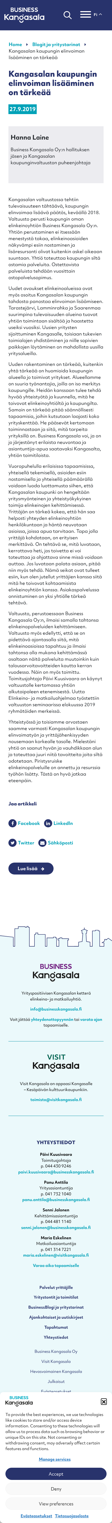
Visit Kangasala (56, 1361)
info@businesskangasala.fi (56, 1009)
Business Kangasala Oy (56, 1351)
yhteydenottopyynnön (52, 1019)
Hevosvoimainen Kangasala (56, 1371)
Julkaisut (56, 1381)
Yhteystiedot (56, 1337)
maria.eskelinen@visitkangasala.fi (56, 1255)
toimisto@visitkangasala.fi (56, 1099)
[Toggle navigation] (85, 15)
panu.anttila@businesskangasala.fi (56, 1199)
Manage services (55, 1459)
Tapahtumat (56, 1327)
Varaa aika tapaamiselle (56, 1265)
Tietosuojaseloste (72, 1516)
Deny (56, 1489)
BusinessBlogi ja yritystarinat (56, 1307)
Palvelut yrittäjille (56, 1287)
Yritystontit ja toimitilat (56, 1297)
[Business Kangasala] (24, 15)
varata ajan (91, 1019)
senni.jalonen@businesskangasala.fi (56, 1227)
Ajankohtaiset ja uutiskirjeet (56, 1317)
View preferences (56, 1504)
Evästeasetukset (36, 1516)
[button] (104, 1401)
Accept (56, 1474)
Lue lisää (28, 868)
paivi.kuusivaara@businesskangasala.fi (56, 1172)
